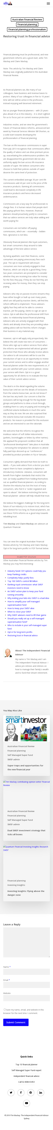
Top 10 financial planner (26, 1064)
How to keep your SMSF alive (20, 608)
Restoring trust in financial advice (22, 635)
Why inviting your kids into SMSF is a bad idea (28, 598)
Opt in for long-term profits (19, 632)
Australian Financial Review (27, 19)
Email (6, 980)
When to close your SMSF (19, 611)
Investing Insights (16, 885)
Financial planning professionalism (27, 29)
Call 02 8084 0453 (26, 1082)
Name (7, 967)
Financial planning (27, 24)
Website (7, 993)
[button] (48, 3)
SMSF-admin (13, 759)
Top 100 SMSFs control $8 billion (22, 581)
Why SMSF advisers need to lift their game (26, 615)
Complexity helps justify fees (20, 577)
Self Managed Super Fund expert (26, 1070)
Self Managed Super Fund (20, 755)
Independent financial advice (26, 1076)
